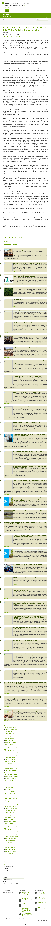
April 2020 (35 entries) (10, 847)
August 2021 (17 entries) (10, 810)
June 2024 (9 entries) (10, 736)
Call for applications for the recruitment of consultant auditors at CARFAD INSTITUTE (42, 894)
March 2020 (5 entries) (10, 849)
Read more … (6, 259)
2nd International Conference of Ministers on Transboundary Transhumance (13, 884)
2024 (5, 725)
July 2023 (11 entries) (10, 757)
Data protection (18, 918)
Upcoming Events (6, 870)
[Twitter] (3, 16)
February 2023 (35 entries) (11, 768)
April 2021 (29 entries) (10, 819)
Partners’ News (6, 861)
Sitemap (4, 918)
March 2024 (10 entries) (10, 742)
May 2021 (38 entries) (10, 817)
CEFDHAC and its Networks (8, 879)
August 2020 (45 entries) (10, 838)
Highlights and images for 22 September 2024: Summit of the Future (27, 392)
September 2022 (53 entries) (11, 780)
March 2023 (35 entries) (10, 766)
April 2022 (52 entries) (10, 791)
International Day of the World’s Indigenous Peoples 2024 (25, 640)
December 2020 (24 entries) (11, 829)
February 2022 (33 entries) (11, 796)
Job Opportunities (6, 872)
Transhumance (6, 881)
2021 (5, 800)
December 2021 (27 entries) (11, 801)
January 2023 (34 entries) (11, 770)
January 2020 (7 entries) (10, 853)
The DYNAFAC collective (18, 299)
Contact (23, 918)
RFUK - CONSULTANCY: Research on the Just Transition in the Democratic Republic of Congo (42, 905)
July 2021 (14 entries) (10, 812)
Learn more (7, 7)
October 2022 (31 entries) (11, 778)
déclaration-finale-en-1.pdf (12, 36)
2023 (5, 749)
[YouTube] (12, 16)
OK (6, 10)
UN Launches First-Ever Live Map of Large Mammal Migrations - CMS (27, 510)
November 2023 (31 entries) (11, 752)
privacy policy (26, 5)
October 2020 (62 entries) (11, 834)
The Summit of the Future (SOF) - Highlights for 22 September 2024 (27, 376)
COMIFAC (5, 877)
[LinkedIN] (8, 16)
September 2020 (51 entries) (11, 836)
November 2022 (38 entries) (11, 776)
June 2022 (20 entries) (10, 787)
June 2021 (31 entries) (10, 815)
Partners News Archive (8, 866)
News (4, 864)
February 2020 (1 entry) (10, 851)
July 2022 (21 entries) (10, 785)
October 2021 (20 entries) (11, 806)
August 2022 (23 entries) (10, 782)
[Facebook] (6, 16)
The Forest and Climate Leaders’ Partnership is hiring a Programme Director (42, 899)
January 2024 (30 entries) (11, 747)
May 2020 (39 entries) (10, 845)
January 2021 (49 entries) (11, 826)
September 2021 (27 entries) (11, 808)
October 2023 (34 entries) (11, 755)
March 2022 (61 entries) (10, 793)
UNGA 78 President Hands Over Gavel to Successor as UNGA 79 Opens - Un (28, 451)
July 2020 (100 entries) (10, 840)
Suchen (46, 19)
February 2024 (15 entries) (11, 744)
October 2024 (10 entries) (11, 727)
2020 (5, 828)
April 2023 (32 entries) (10, 763)
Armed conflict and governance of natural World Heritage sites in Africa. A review (30, 480)
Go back (6, 241)
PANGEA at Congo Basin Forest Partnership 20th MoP (24, 335)
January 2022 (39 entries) (11, 798)
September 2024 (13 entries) (11, 729)
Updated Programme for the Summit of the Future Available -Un (26, 422)
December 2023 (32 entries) (11, 750)
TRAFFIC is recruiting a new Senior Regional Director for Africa (42, 910)
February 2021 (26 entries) (11, 823)
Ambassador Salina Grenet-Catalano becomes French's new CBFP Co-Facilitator (29, 263)
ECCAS (4, 875)
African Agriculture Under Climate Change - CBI (23, 322)
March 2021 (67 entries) (10, 821)
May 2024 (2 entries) (9, 738)
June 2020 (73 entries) (10, 842)
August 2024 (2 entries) (10, 731)
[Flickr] (10, 16)
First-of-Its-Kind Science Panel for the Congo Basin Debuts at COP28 (27, 288)
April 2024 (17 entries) (10, 740)
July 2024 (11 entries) (10, 733)
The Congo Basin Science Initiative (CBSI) (21, 310)
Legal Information (10, 918)
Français (46, 17)
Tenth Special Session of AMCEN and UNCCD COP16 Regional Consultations (29, 549)
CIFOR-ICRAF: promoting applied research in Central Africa (25, 577)
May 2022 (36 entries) (10, 789)
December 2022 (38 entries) (11, 774)
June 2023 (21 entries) (10, 759)
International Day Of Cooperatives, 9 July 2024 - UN (24, 670)
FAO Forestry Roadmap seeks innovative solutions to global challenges (28, 564)
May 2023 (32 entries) (10, 761)
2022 (5, 772)
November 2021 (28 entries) (11, 804)
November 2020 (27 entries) (11, 831)
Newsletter (5, 868)
